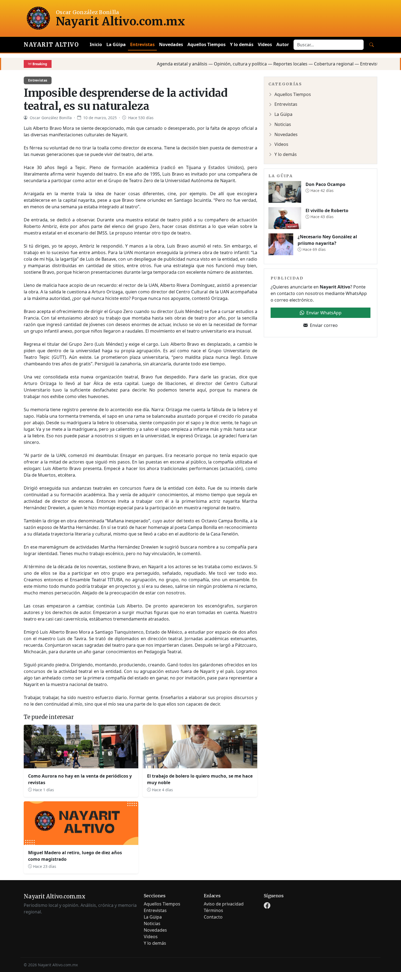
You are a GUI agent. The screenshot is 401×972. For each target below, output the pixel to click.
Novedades (171, 44)
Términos (213, 910)
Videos (265, 44)
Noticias (282, 124)
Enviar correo (324, 325)
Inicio (96, 44)
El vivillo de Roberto (327, 210)
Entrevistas (142, 44)
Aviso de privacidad (224, 904)
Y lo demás (241, 44)
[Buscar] (371, 45)
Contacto (213, 917)
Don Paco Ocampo (325, 184)
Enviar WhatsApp (324, 313)
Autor (282, 44)
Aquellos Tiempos (206, 44)
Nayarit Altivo (51, 44)
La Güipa (116, 44)
